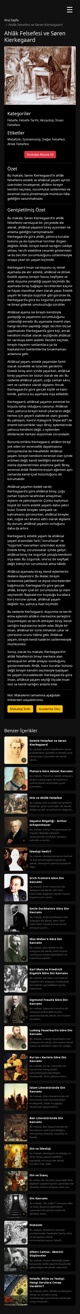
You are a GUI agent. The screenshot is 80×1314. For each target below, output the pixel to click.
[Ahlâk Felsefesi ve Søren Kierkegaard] (40, 75)
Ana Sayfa (11, 20)
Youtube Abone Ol (40, 154)
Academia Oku (49, 709)
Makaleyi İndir (20, 709)
